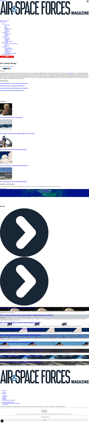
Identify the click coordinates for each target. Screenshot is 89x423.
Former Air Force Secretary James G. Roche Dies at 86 (11, 117)
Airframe (6, 34)
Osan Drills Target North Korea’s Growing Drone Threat (18, 342)
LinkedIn (4, 393)
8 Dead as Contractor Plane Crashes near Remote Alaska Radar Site (14, 165)
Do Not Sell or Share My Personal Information (11, 403)
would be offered (70, 73)
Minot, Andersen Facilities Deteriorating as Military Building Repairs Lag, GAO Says (17, 133)
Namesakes (7, 45)
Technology (7, 31)
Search (7, 20)
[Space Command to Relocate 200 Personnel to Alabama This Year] (6, 147)
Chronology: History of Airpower (11, 43)
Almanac (6, 40)
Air (5, 25)
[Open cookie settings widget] (2, 420)
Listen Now (44, 196)
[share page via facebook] (3, 68)
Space (6, 27)
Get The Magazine (8, 41)
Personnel (7, 28)
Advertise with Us (8, 51)
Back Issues (7, 39)
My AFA (1, 21)
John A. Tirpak (10, 66)
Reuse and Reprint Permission (10, 53)
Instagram (4, 392)
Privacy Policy (5, 404)
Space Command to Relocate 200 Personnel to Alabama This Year (13, 149)
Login (5, 20)
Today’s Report (8, 33)
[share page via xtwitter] (5, 68)
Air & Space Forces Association (8, 400)
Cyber (6, 30)
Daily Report (4, 32)
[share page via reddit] (8, 68)
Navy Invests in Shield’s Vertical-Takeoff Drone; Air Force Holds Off (21, 362)
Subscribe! (7, 35)
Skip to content (3, 0)
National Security (8, 29)
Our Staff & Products (9, 48)
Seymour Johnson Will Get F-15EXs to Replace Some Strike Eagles (21, 356)
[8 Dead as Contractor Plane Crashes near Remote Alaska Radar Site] (6, 163)
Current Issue (7, 37)
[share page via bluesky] (10, 68)
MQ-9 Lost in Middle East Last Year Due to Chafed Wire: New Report (22, 349)
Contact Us (7, 52)
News (3, 23)
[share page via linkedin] (7, 68)
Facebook (4, 390)
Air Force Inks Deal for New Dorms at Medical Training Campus (13, 181)
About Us (4, 46)
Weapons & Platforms (6, 54)
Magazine (4, 36)
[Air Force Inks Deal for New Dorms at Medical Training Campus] (6, 179)
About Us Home (8, 47)
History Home (5, 42)
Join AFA (2, 20)
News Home (7, 24)
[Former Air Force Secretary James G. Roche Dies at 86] (6, 115)
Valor (6, 44)
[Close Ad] (86, 418)
